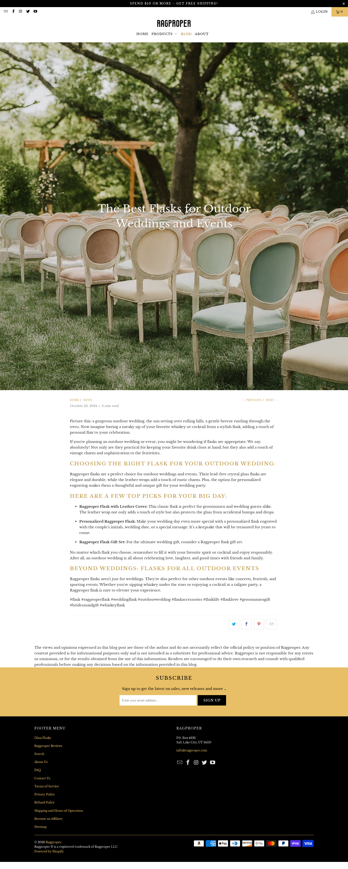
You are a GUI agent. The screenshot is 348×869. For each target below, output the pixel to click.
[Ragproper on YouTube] (35, 11)
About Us (41, 762)
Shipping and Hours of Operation (58, 810)
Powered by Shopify (49, 851)
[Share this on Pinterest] (259, 624)
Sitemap (40, 827)
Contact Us (42, 778)
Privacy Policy (44, 794)
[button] (165, 34)
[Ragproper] (174, 23)
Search (39, 754)
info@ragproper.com (191, 750)
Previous (253, 400)
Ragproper (53, 842)
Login (322, 11)
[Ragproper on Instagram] (20, 11)
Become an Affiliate (48, 818)
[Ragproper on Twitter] (28, 11)
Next (270, 400)
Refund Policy (44, 802)
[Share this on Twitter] (234, 624)
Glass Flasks (42, 738)
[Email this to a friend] (272, 624)
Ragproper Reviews (48, 746)
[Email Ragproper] (6, 11)
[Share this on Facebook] (246, 624)
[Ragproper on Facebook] (13, 11)
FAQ (37, 770)
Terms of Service (46, 786)
